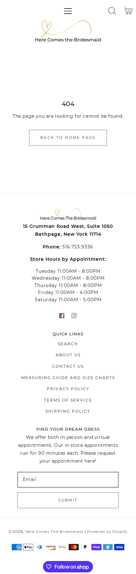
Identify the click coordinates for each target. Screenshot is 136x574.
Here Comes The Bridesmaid (54, 531)
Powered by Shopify (107, 531)
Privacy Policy (68, 388)
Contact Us (68, 366)
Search (68, 343)
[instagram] (74, 315)
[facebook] (62, 315)
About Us (68, 355)
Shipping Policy (68, 411)
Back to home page (68, 137)
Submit (67, 500)
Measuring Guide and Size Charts (68, 377)
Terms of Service (68, 400)
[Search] (112, 11)
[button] (68, 11)
